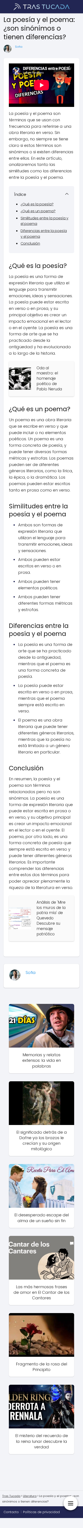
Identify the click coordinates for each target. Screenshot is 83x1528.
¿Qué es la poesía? (37, 204)
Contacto (11, 1512)
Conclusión (30, 243)
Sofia (18, 47)
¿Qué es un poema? (38, 211)
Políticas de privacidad (41, 1512)
